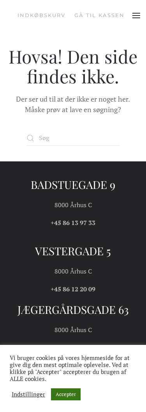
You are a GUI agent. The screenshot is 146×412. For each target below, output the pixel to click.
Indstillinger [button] (28, 394)
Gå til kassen (99, 15)
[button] (136, 15)
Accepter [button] (66, 394)
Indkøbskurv (41, 15)
